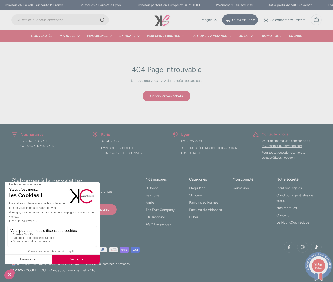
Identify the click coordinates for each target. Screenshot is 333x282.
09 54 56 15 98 (111, 141)
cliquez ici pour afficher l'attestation (107, 264)
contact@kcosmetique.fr (279, 157)
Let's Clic (88, 270)
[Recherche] (102, 20)
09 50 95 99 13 (191, 141)
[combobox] (60, 19)
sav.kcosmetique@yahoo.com (282, 145)
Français (206, 20)
